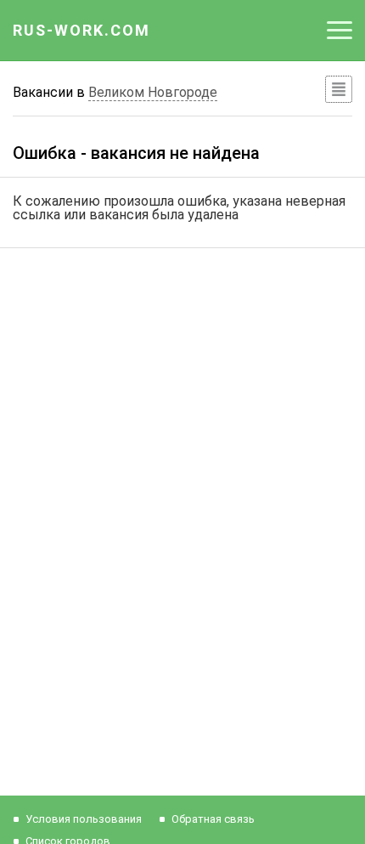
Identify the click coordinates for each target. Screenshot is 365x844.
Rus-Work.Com (81, 30)
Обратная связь (213, 819)
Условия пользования (83, 819)
